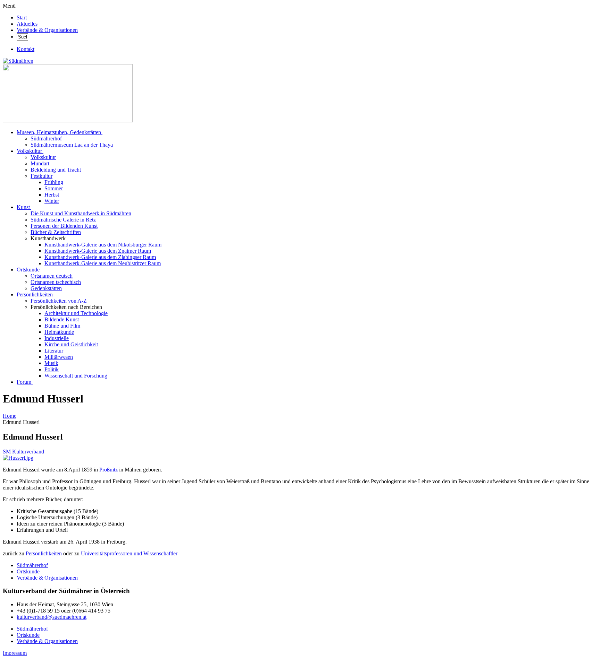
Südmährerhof (46, 138)
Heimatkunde (59, 332)
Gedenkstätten (46, 288)
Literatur (53, 351)
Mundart (40, 163)
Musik (51, 363)
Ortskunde (28, 269)
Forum (24, 382)
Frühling (53, 182)
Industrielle (56, 338)
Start (22, 17)
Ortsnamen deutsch (52, 276)
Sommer (53, 188)
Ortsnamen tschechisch (56, 282)
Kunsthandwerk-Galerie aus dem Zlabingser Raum (100, 257)
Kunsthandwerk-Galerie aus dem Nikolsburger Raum (102, 245)
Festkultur (41, 176)
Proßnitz (108, 469)
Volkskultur (29, 151)
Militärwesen (58, 357)
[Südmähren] (18, 61)
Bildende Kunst (61, 319)
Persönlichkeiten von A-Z (59, 301)
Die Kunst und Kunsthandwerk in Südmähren (81, 213)
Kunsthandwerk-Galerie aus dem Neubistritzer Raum (102, 263)
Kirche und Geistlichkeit (71, 344)
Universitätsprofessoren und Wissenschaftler (129, 553)
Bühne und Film (62, 326)
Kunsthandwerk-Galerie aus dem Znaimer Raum (97, 251)
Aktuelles (27, 24)
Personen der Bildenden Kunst (64, 226)
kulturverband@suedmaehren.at (51, 617)
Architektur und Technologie (76, 313)
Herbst (51, 195)
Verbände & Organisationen (47, 30)
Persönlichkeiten (35, 294)
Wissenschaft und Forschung (75, 376)
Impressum (15, 653)
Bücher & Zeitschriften (56, 232)
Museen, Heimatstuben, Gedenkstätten (59, 132)
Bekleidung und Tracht (56, 170)
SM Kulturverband (23, 451)
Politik (51, 369)
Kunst (23, 207)
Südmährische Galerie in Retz (63, 220)
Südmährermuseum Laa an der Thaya (72, 145)
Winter (51, 201)
